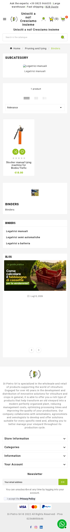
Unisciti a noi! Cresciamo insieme (28, 19)
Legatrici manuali (35, 71)
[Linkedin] (42, 528)
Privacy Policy (27, 498)
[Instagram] (36, 528)
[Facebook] (31, 528)
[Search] (62, 37)
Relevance (35, 107)
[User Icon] (44, 19)
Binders (10, 223)
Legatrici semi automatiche (23, 237)
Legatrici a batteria (18, 243)
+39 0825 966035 (40, 3)
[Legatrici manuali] (35, 65)
